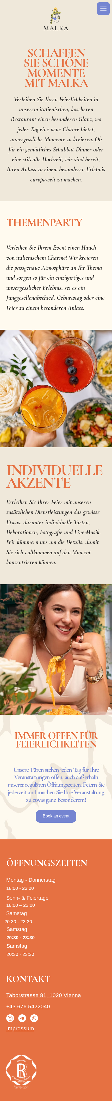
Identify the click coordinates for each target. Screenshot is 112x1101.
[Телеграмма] (22, 1018)
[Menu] (103, 8)
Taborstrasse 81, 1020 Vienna (43, 995)
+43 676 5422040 (28, 1006)
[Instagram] (10, 1018)
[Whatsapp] (34, 1018)
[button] (56, 816)
